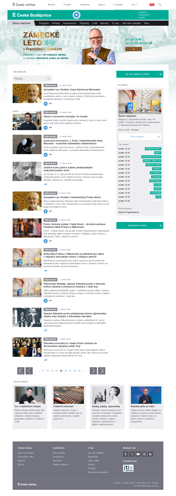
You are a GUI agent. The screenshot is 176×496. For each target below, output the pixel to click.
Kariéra (91, 464)
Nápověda (93, 457)
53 (52, 371)
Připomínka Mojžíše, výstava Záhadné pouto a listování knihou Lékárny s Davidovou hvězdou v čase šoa (74, 285)
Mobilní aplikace (60, 464)
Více (147, 23)
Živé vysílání (59, 453)
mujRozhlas (85, 5)
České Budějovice (151, 157)
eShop (21, 464)
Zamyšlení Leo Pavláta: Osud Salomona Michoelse (72, 89)
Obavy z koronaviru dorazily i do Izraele (66, 116)
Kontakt (91, 468)
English (155, 483)
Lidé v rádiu (93, 460)
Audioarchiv (144, 15)
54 (57, 371)
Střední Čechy (153, 149)
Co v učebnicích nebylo (28, 406)
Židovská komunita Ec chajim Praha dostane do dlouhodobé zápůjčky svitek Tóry (70, 344)
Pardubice (155, 181)
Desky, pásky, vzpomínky (106, 406)
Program (67, 5)
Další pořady (21, 382)
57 (70, 371)
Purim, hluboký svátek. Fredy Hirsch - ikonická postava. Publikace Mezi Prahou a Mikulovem (75, 225)
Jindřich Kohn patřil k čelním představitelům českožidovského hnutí (68, 169)
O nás (115, 23)
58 (75, 371)
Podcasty (57, 460)
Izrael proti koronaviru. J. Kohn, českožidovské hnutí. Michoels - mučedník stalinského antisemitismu (73, 142)
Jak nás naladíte (131, 23)
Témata (156, 201)
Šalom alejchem (127, 116)
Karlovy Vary (153, 165)
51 (43, 371)
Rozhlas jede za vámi (142, 406)
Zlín (158, 197)
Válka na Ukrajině (26, 453)
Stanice (101, 5)
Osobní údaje (128, 483)
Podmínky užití (143, 483)
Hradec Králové (152, 161)
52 (48, 371)
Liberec (156, 169)
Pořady (56, 23)
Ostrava (156, 177)
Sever (157, 189)
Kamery (142, 17)
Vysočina (155, 193)
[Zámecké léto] (88, 45)
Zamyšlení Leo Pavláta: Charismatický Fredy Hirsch (72, 197)
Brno (157, 153)
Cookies (116, 483)
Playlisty (84, 23)
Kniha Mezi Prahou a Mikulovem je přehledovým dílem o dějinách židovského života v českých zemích (74, 255)
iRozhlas (51, 5)
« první (20, 370)
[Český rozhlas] (24, 4)
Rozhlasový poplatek (98, 472)
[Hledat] (159, 4)
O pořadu (122, 85)
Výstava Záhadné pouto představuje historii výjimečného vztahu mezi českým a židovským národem (75, 315)
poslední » (101, 370)
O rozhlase (118, 5)
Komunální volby (26, 457)
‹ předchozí (29, 370)
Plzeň (157, 185)
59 (79, 371)
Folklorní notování (63, 406)
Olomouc (155, 173)
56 (66, 371)
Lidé (94, 23)
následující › (93, 370)
